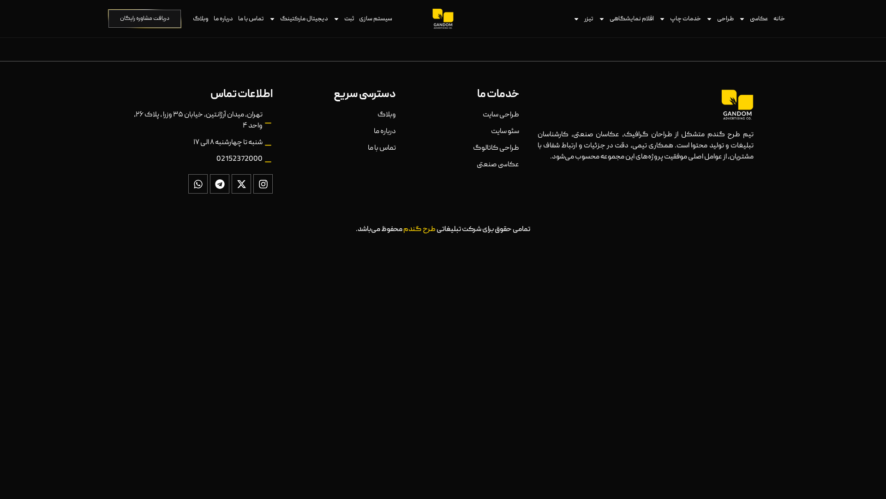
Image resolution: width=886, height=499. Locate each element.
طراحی (725, 19)
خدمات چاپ (685, 19)
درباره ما (223, 19)
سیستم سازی (375, 19)
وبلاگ (201, 19)
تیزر (588, 19)
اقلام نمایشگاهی (632, 19)
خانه (779, 19)
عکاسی (759, 19)
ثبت (349, 19)
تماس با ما (251, 19)
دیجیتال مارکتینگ (304, 19)
